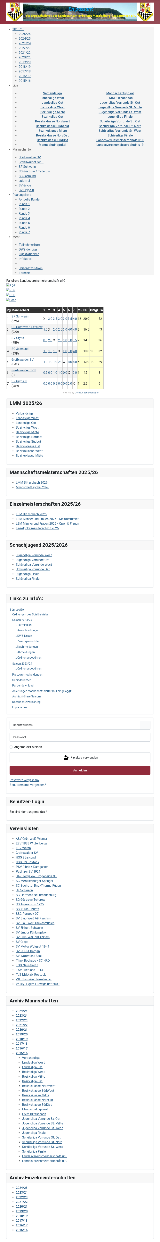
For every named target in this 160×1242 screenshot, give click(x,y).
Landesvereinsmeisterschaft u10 (120, 140)
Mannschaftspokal (120, 93)
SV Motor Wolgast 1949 (32, 946)
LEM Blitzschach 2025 (31, 514)
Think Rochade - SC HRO (33, 960)
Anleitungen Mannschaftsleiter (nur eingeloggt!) (42, 691)
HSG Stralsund (26, 857)
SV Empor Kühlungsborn (32, 932)
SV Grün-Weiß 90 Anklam (33, 937)
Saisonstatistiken (31, 268)
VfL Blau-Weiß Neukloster (34, 979)
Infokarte (25, 259)
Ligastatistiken (29, 254)
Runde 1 (24, 204)
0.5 (45, 340)
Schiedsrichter (21, 680)
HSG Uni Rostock (27, 862)
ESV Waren (23, 848)
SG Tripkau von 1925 (30, 904)
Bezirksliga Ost (52, 117)
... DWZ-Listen (23, 635)
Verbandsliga (52, 93)
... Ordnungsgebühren (28, 657)
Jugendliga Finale (120, 117)
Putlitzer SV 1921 (28, 871)
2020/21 (25, 57)
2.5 (60, 329)
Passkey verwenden (84, 757)
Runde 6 (24, 227)
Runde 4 (24, 218)
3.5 (55, 319)
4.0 (75, 319)
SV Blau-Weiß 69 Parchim (33, 918)
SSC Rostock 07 (27, 914)
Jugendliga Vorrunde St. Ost (120, 102)
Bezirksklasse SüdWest (52, 126)
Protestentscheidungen (27, 674)
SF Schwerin (24, 890)
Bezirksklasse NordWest (52, 121)
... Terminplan (23, 624)
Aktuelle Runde (29, 199)
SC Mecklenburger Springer (34, 881)
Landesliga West (52, 98)
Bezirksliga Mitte (52, 112)
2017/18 (25, 71)
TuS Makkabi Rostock (31, 974)
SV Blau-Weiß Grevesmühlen (35, 923)
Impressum (19, 707)
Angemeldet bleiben (28, 747)
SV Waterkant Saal (29, 956)
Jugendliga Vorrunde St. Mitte (120, 107)
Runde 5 (24, 223)
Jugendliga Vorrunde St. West (120, 112)
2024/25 (25, 38)
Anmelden (80, 770)
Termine (24, 273)
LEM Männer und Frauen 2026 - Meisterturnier (47, 519)
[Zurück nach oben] (153, 1235)
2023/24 (25, 43)
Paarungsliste (21, 195)
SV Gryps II (26, 190)
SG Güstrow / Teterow (34, 171)
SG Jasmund (27, 176)
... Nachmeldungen (26, 646)
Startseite (17, 609)
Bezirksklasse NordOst (52, 135)
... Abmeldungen (25, 652)
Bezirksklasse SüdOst (52, 140)
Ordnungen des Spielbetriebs (30, 614)
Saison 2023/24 (22, 663)
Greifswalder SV (27, 853)
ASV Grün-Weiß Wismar (31, 839)
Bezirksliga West (53, 107)
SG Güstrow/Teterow (30, 899)
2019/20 (25, 62)
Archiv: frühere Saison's (27, 696)
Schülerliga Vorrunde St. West (120, 131)
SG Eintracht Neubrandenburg (36, 895)
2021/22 (25, 52)
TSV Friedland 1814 (29, 970)
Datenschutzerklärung (26, 701)
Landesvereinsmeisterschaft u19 (120, 145)
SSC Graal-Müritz (27, 909)
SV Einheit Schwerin (29, 928)
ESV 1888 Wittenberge (31, 843)
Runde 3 (24, 213)
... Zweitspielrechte (27, 641)
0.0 (50, 372)
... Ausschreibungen (27, 630)
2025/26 (25, 34)
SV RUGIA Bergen (28, 951)
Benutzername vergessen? (28, 785)
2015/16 (18, 29)
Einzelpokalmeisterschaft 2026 (37, 528)
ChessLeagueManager (87, 392)
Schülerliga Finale (120, 135)
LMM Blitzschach (120, 98)
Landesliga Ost (52, 102)
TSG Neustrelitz (27, 965)
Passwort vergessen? (24, 780)
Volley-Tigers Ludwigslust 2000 (38, 984)
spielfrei (24, 181)
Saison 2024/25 (22, 619)
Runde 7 (24, 232)
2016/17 (25, 76)
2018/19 (25, 67)
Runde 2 (24, 209)
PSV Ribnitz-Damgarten (32, 867)
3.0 (50, 319)
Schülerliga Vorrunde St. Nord (120, 126)
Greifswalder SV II (31, 162)
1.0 (45, 329)
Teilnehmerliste (29, 245)
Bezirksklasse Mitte (52, 131)
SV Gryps (22, 942)
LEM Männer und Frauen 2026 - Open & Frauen (47, 523)
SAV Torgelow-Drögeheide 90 (36, 876)
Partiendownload (23, 685)
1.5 (50, 351)
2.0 (55, 329)
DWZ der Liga (28, 249)
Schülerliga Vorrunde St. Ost (120, 121)
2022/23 (25, 48)
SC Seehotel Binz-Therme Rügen (38, 885)
